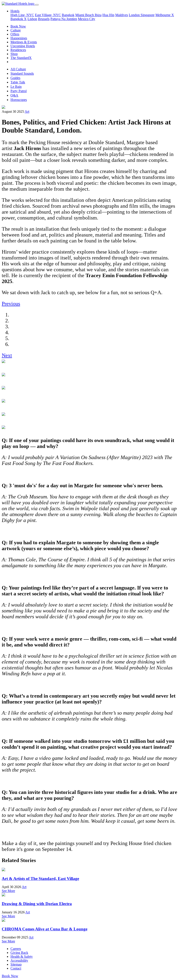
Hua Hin (108, 15)
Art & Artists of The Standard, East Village (40, 878)
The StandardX (21, 58)
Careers (15, 949)
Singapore (148, 15)
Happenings (18, 38)
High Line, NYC (22, 15)
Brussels (44, 19)
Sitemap (16, 964)
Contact (15, 968)
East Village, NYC (48, 15)
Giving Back (19, 952)
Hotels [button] (14, 11)
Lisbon (32, 19)
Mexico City (86, 19)
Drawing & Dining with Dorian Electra (37, 903)
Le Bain (16, 86)
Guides (15, 78)
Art (27, 111)
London (135, 15)
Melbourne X (164, 15)
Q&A (14, 95)
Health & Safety (21, 956)
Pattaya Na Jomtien (63, 19)
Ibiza (98, 15)
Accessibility (19, 960)
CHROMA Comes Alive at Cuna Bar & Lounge (44, 929)
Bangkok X (18, 19)
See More (8, 891)
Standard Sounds (22, 73)
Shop (14, 54)
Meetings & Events (23, 42)
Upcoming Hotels (22, 46)
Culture (15, 30)
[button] (11, 303)
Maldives (121, 15)
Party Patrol (18, 91)
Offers (14, 34)
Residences (18, 50)
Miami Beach (85, 15)
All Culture (18, 69)
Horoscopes (18, 100)
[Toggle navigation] (37, 4)
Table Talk (17, 82)
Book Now (18, 26)
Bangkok (68, 15)
